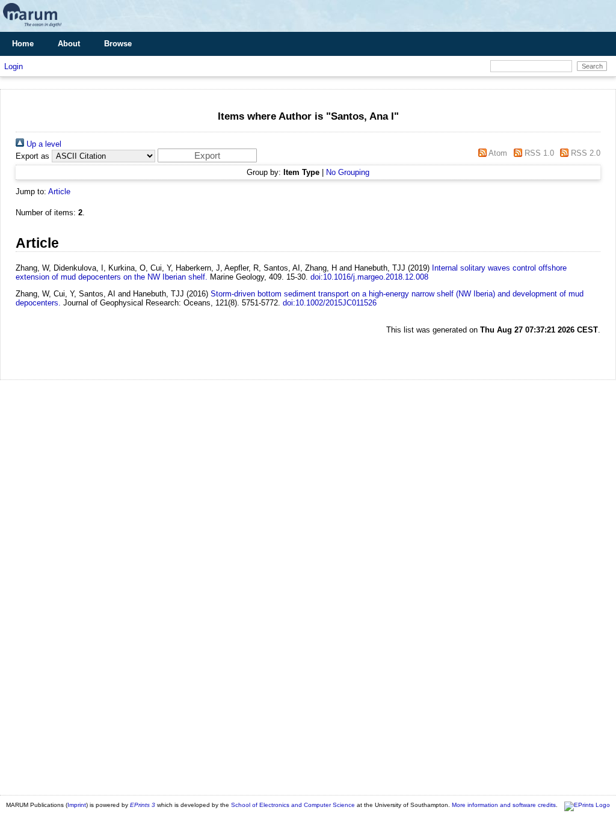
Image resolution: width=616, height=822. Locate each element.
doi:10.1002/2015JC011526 (330, 302)
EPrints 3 (142, 805)
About (69, 43)
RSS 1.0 (537, 153)
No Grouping (347, 172)
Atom (497, 153)
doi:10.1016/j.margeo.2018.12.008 (369, 276)
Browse (118, 43)
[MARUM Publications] (32, 27)
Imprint (76, 805)
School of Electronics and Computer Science (293, 805)
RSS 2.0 (584, 153)
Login (13, 66)
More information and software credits (504, 805)
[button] (207, 155)
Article (59, 191)
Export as (32, 156)
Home (23, 43)
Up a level (42, 144)
